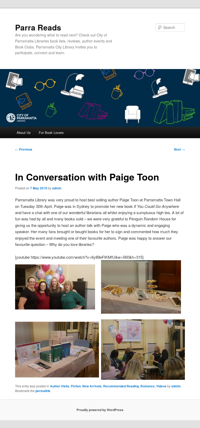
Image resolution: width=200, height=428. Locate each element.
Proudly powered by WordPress (100, 409)
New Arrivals (92, 386)
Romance (147, 386)
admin (56, 188)
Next (179, 149)
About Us (24, 132)
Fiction (76, 386)
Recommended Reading (121, 386)
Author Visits (59, 386)
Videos (161, 386)
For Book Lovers (51, 132)
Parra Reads (38, 27)
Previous (23, 149)
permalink (42, 390)
